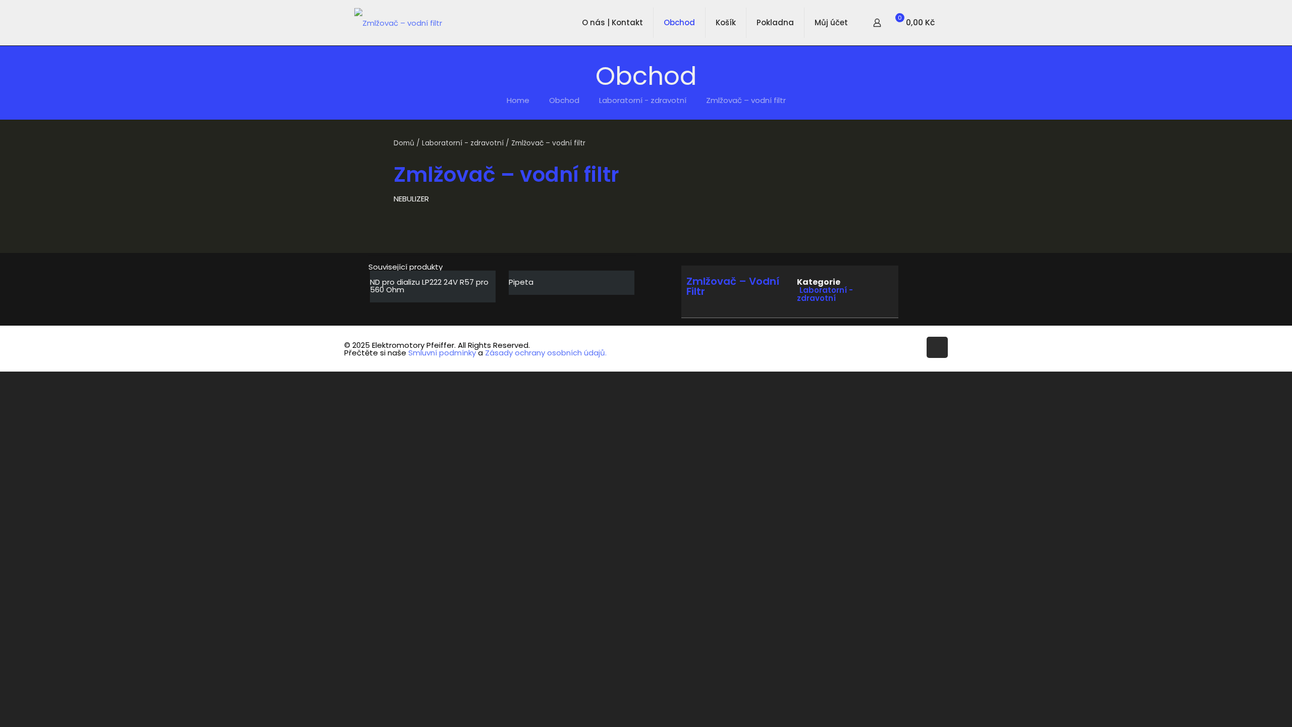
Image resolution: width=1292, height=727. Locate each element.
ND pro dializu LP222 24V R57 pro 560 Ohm (429, 286)
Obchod (564, 100)
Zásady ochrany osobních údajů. (546, 352)
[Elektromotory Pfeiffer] (398, 22)
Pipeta (521, 282)
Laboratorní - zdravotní (642, 100)
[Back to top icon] (937, 347)
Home (518, 100)
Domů (404, 143)
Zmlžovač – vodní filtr (746, 100)
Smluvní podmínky (442, 352)
